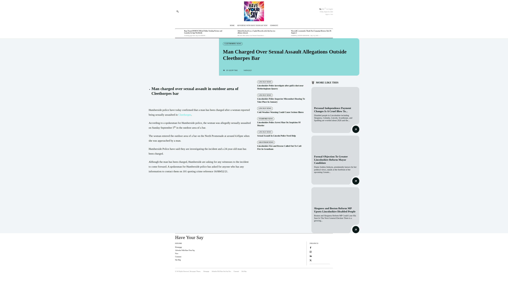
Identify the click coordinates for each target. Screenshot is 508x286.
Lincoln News (265, 82)
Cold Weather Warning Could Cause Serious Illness (280, 112)
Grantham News (266, 142)
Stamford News (266, 119)
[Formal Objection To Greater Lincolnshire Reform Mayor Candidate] (335, 144)
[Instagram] (311, 252)
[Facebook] (167, 184)
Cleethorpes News (232, 44)
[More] (191, 184)
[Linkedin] (311, 256)
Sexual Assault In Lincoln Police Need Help (276, 136)
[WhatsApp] (185, 184)
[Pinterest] (179, 184)
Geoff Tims (233, 70)
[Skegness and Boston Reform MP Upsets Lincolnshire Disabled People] (335, 195)
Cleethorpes (184, 114)
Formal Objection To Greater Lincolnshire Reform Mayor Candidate (331, 159)
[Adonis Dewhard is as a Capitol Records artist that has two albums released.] (232, 33)
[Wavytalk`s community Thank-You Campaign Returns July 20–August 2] (286, 33)
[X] (173, 184)
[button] (177, 11)
